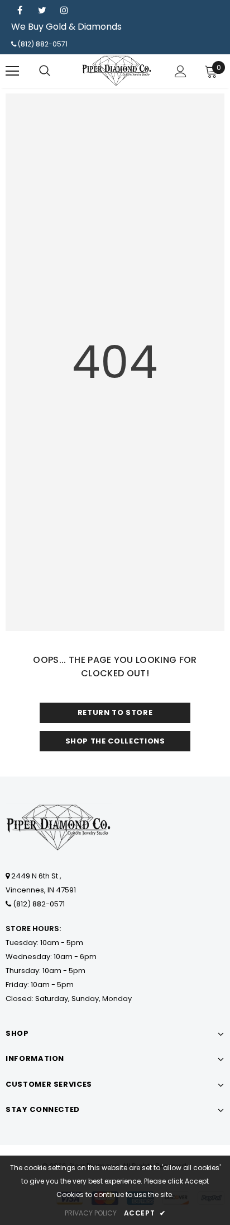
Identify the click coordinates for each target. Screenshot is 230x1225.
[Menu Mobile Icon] (12, 71)
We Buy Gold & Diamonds (66, 26)
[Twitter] (41, 10)
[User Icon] (180, 71)
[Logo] (117, 70)
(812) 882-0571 (43, 44)
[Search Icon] (44, 71)
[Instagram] (64, 10)
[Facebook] (19, 10)
